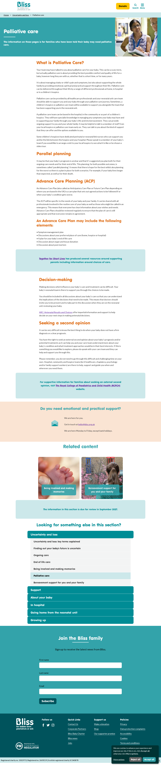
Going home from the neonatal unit (54, 612)
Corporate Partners (77, 729)
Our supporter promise (104, 734)
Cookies (124, 738)
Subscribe (48, 701)
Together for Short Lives (52, 258)
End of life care (42, 562)
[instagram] (53, 725)
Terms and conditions (130, 743)
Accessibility (126, 734)
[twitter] (48, 725)
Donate (123, 6)
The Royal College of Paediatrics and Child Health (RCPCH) (88, 385)
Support (36, 590)
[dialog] (135, 754)
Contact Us (73, 724)
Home (6, 15)
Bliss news (72, 738)
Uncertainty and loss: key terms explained (57, 541)
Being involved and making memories (59, 490)
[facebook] (43, 725)
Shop (96, 729)
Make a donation (101, 724)
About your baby (41, 597)
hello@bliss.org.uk (86, 424)
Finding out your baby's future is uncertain (57, 548)
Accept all (149, 759)
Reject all (135, 759)
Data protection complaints (132, 729)
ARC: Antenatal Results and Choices (55, 312)
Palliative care (41, 575)
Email (41, 686)
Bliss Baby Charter (76, 734)
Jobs (70, 743)
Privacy (123, 724)
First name (44, 659)
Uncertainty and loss (20, 15)
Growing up (38, 620)
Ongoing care (41, 555)
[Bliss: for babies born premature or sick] (24, 6)
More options (118, 759)
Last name (44, 673)
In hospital (37, 605)
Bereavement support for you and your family (102, 490)
